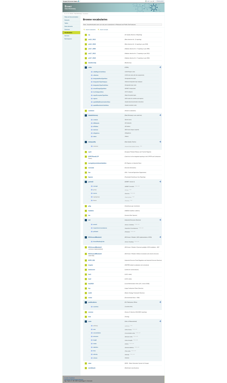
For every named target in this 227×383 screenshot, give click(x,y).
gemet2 (90, 182)
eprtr (90, 152)
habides (91, 210)
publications (92, 302)
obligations (96, 133)
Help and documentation (71, 17)
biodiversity (92, 63)
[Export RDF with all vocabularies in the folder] (160, 67)
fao (89, 172)
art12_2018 (92, 44)
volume (95, 358)
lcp (89, 288)
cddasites (95, 75)
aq (89, 35)
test (89, 316)
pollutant (95, 231)
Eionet (71, 13)
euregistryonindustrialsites (97, 163)
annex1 (95, 224)
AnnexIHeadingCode (98, 241)
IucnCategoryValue (98, 92)
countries (95, 306)
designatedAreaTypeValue (100, 78)
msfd (90, 293)
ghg (89, 206)
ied (89, 220)
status (94, 136)
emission (95, 336)
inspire (90, 265)
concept (95, 186)
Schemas (67, 29)
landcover (91, 269)
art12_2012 (92, 39)
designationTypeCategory (100, 81)
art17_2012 (92, 53)
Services (66, 35)
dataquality (92, 142)
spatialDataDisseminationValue (101, 102)
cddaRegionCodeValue (99, 71)
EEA (71, 1)
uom (89, 321)
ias (89, 215)
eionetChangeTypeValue (99, 88)
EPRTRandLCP (93, 156)
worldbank (91, 368)
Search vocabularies (91, 29)
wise (89, 363)
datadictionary (93, 115)
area (94, 329)
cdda (90, 67)
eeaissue (95, 129)
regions (95, 98)
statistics (95, 347)
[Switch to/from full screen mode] (154, 1)
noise (90, 297)
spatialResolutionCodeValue (101, 105)
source (95, 193)
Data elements (68, 26)
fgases (90, 177)
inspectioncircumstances (100, 228)
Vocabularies (68, 32)
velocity (95, 354)
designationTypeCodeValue (100, 85)
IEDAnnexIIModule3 (95, 247)
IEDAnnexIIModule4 (95, 254)
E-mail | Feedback (69, 377)
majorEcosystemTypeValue (100, 95)
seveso (90, 312)
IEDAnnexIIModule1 (95, 237)
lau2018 (91, 283)
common (91, 110)
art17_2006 (92, 49)
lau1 (89, 274)
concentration (97, 333)
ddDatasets (96, 123)
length (95, 340)
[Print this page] (151, 1)
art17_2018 (92, 58)
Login (148, 1)
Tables (66, 23)
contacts (95, 119)
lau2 (89, 279)
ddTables (95, 126)
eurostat (91, 168)
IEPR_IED (91, 260)
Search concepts (104, 29)
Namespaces (68, 39)
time (94, 350)
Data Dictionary (77, 13)
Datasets (66, 20)
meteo (95, 343)
